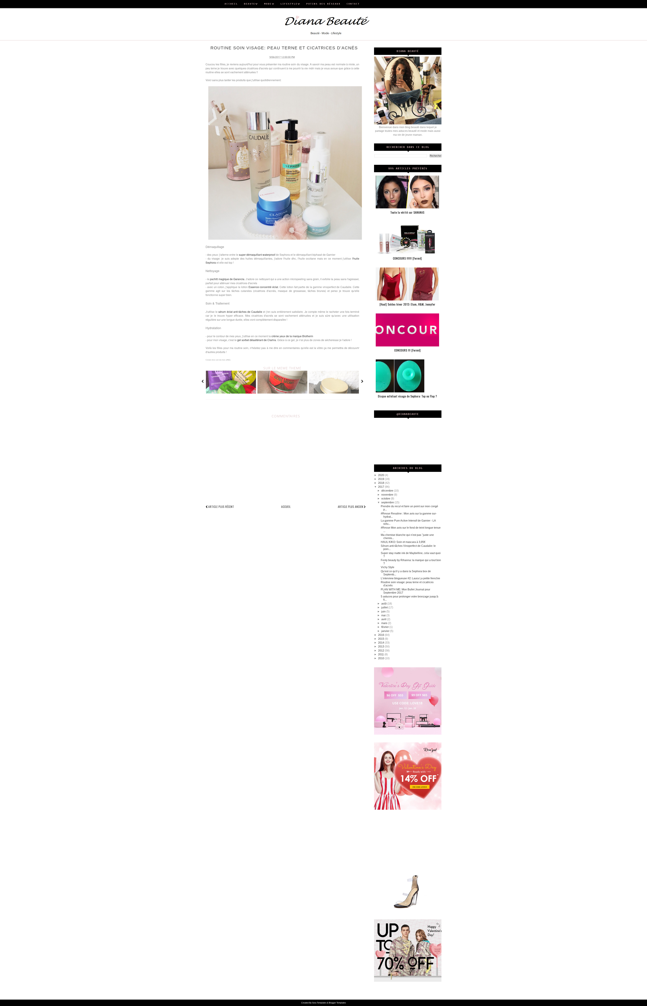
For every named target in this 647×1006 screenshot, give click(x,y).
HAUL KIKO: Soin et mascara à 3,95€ (403, 542)
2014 (381, 642)
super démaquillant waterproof (257, 255)
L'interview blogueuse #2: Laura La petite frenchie (410, 578)
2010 (381, 658)
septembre (388, 502)
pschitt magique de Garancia (227, 279)
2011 (381, 654)
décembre (387, 490)
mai (383, 615)
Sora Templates (319, 1003)
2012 (381, 650)
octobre (386, 498)
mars (384, 623)
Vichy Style (387, 567)
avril (384, 619)
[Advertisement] (407, 841)
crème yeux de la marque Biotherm (292, 336)
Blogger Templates (337, 1003)
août (384, 603)
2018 (381, 482)
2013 (381, 646)
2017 (381, 486)
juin (383, 611)
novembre (387, 494)
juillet (384, 607)
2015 (381, 638)
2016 (381, 634)
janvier (385, 631)
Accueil (286, 507)
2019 (381, 479)
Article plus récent (221, 507)
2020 (381, 475)
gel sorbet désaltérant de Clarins (256, 340)
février (385, 627)
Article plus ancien (350, 507)
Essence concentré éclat (263, 287)
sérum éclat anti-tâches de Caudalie (240, 312)
